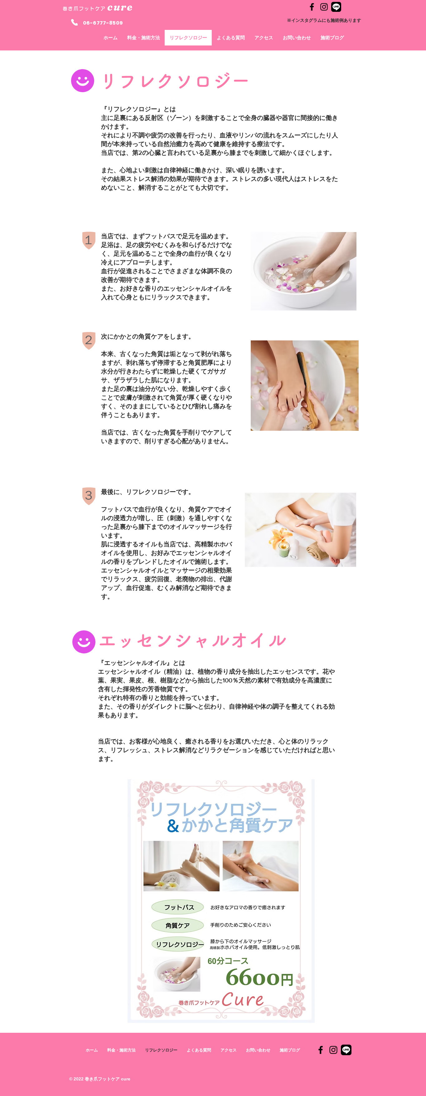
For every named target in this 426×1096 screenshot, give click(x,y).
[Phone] (74, 22)
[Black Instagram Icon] (324, 7)
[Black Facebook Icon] (312, 7)
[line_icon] (336, 7)
